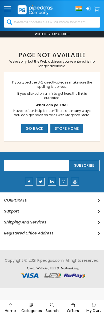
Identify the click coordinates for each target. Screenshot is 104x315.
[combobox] (52, 22)
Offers (73, 310)
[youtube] (75, 182)
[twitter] (41, 182)
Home (10, 310)
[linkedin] (52, 182)
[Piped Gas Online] (40, 8)
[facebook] (29, 182)
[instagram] (63, 182)
